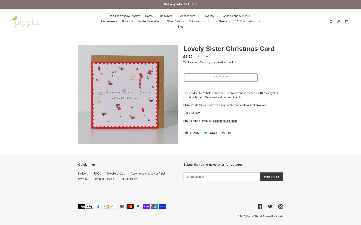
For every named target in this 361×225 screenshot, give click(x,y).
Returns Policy (129, 178)
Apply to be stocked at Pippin (148, 173)
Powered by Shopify (272, 216)
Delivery (83, 173)
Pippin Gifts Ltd (254, 216)
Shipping (205, 62)
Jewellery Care (116, 173)
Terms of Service (103, 178)
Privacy (82, 178)
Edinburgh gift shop (225, 120)
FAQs (97, 173)
